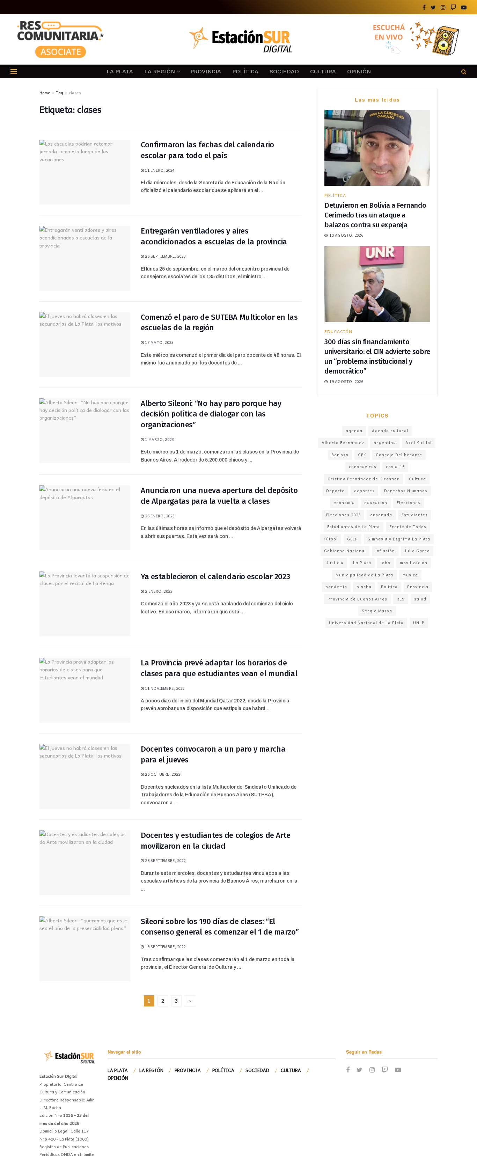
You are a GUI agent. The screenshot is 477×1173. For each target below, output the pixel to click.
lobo (385, 563)
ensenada (381, 515)
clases (75, 92)
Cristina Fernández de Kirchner (363, 479)
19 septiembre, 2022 (164, 947)
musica (410, 575)
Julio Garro (417, 551)
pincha (364, 587)
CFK (362, 455)
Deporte (335, 491)
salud (420, 599)
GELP (352, 539)
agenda (354, 431)
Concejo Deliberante (399, 455)
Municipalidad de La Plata (364, 575)
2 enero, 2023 (158, 591)
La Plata (362, 563)
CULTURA (323, 71)
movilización (413, 563)
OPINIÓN (359, 71)
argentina (385, 442)
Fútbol (331, 539)
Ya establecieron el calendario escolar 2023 (215, 576)
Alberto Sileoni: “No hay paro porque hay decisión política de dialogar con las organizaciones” (211, 414)
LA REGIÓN (159, 71)
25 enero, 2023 (159, 516)
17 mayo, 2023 (158, 342)
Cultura (417, 479)
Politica (389, 587)
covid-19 (395, 467)
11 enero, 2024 (159, 170)
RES (401, 599)
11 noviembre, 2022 (164, 688)
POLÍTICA (245, 71)
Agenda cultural (390, 431)
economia (344, 503)
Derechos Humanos (405, 491)
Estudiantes (415, 515)
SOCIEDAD (284, 71)
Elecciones (408, 503)
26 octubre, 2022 (162, 774)
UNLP (419, 623)
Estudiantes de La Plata (353, 527)
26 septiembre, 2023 (164, 256)
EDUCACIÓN (338, 331)
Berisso (339, 455)
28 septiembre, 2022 (164, 860)
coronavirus (362, 467)
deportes (364, 491)
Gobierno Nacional (345, 551)
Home (44, 92)
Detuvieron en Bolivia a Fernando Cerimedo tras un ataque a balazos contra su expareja (375, 215)
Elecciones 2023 (343, 515)
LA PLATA (120, 71)
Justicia (335, 563)
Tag (59, 92)
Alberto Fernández (343, 442)
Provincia (417, 587)
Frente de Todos (407, 527)
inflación (385, 551)
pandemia (336, 587)
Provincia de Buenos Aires (357, 599)
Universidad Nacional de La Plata (366, 623)
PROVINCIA (205, 71)
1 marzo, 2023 (159, 439)
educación (375, 503)
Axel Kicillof (418, 442)
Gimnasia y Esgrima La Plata (398, 539)
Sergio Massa (377, 611)
